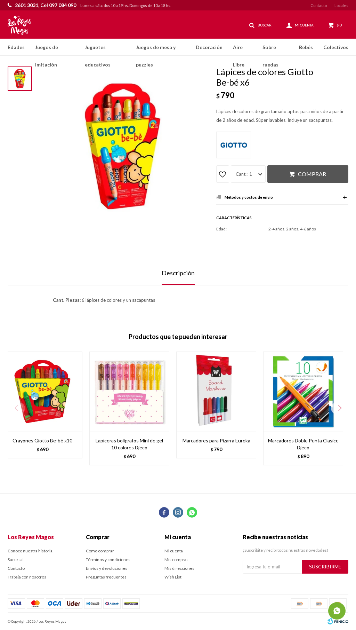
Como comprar (100, 550)
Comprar (312, 174)
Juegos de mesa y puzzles (156, 50)
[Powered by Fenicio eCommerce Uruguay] (337, 621)
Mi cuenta (173, 550)
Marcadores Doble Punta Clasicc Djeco (303, 444)
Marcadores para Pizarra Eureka (216, 440)
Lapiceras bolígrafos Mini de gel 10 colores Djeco (129, 444)
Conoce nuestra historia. (31, 550)
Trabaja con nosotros (27, 577)
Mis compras (176, 559)
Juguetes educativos (98, 50)
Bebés (306, 47)
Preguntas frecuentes (106, 577)
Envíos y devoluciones (106, 568)
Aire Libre (238, 50)
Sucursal (16, 559)
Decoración (209, 47)
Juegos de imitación (46, 50)
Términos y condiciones (108, 559)
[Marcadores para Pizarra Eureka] (216, 392)
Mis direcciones (179, 568)
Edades (16, 47)
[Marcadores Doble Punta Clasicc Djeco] (303, 392)
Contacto (318, 5)
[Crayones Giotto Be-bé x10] (42, 392)
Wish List (172, 577)
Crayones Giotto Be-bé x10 (42, 440)
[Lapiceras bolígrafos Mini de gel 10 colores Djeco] (129, 392)
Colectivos (335, 47)
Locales (341, 5)
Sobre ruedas (270, 50)
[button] (339, 408)
